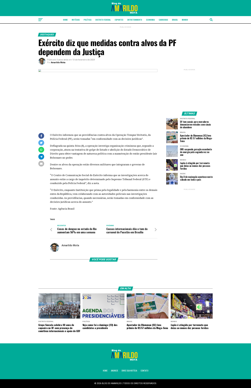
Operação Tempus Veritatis (131, 135)
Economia (150, 19)
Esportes (119, 19)
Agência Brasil (66, 208)
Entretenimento (134, 19)
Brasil (175, 19)
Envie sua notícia (129, 370)
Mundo (185, 19)
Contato (144, 370)
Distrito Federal (103, 19)
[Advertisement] (189, 89)
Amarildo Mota (58, 62)
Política (87, 19)
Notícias (76, 19)
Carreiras (163, 19)
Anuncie (114, 370)
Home (65, 19)
